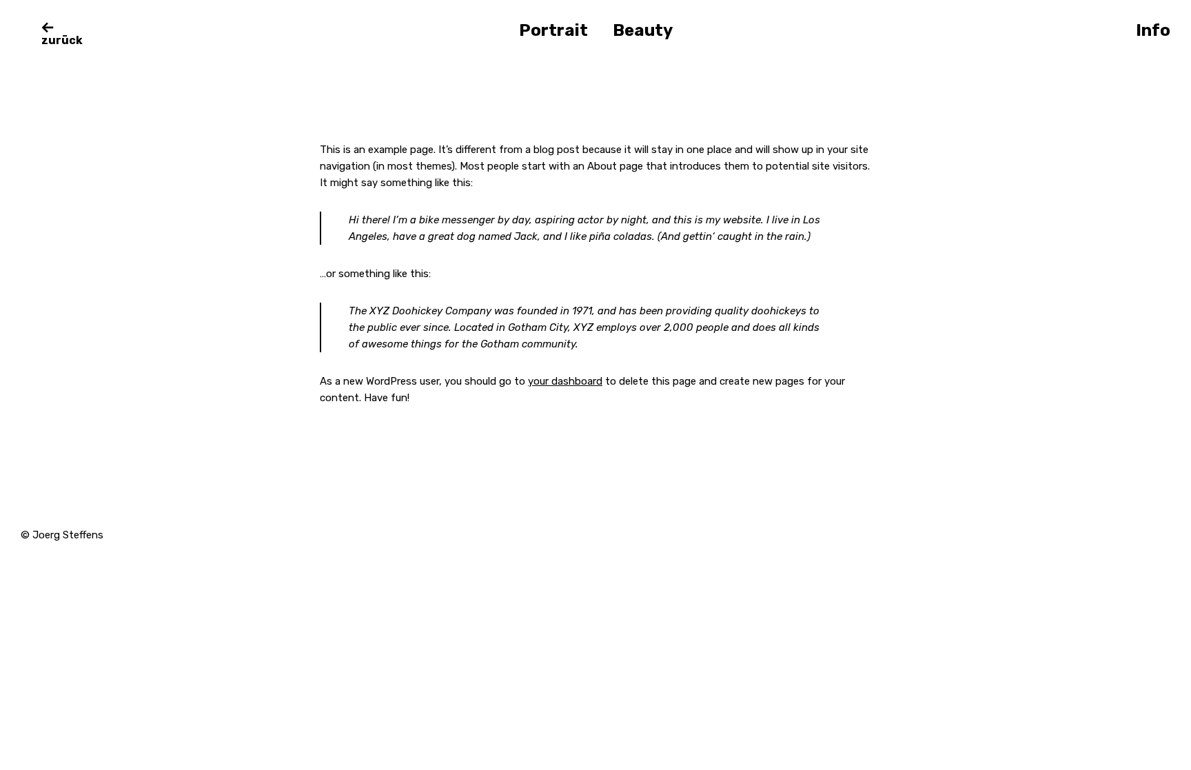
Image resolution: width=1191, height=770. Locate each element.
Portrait (553, 30)
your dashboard (565, 381)
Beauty (643, 30)
